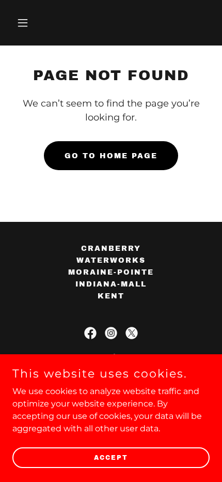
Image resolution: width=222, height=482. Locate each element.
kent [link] (111, 296)
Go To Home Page (111, 156)
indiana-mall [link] (111, 284)
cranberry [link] (111, 248)
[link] (90, 333)
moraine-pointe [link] (111, 272)
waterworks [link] (111, 260)
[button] (27, 22)
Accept (111, 457)
